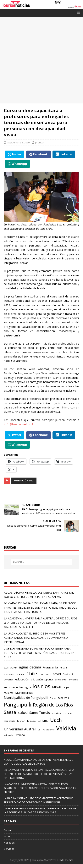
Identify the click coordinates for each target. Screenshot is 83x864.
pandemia (63, 697)
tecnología (9, 720)
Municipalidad (24, 693)
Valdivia (66, 728)
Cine (41, 674)
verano (20, 735)
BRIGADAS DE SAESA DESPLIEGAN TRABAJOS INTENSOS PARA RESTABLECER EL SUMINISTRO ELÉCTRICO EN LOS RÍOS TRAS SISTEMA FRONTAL (40, 607)
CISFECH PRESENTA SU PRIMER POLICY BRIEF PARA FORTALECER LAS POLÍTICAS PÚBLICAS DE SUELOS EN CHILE (39, 653)
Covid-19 (68, 674)
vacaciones (48, 729)
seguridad (57, 713)
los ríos (41, 686)
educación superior (42, 679)
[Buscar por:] (41, 562)
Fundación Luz (24, 480)
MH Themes (66, 860)
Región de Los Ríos (53, 704)
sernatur (68, 713)
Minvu (56, 687)
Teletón (21, 720)
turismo (42, 720)
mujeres (9, 693)
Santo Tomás (39, 712)
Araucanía (50, 667)
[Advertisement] (41, 60)
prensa (39, 142)
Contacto (9, 830)
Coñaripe (9, 679)
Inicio (7, 836)
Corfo (48, 674)
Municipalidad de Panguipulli (26, 697)
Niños (53, 697)
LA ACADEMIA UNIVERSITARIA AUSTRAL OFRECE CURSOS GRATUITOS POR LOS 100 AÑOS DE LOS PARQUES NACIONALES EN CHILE (40, 623)
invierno (73, 679)
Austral (63, 667)
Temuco (31, 720)
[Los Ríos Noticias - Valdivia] (41, 6)
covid (57, 674)
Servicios (9, 848)
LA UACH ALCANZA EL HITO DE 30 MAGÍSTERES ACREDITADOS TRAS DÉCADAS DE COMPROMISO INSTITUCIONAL (36, 638)
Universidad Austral (20, 729)
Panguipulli (17, 704)
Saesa (10, 712)
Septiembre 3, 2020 (18, 142)
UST (39, 729)
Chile (31, 673)
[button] (77, 12)
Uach (56, 719)
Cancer (21, 674)
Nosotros (9, 842)
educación (22, 679)
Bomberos (10, 674)
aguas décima (30, 667)
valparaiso (9, 735)
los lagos (25, 687)
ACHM (13, 667)
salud (23, 712)
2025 (6, 667)
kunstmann (11, 687)
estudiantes (61, 679)
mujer (66, 687)
